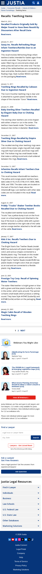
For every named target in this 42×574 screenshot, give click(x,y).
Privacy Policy (21, 566)
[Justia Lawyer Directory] (32, 539)
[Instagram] (19, 539)
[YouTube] (13, 539)
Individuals (8, 493)
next (22, 330)
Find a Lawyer (8, 427)
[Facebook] (16, 539)
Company (21, 553)
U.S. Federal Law (10, 509)
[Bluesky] (26, 539)
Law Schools (8, 504)
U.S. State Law (9, 515)
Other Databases (11, 520)
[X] (29, 539)
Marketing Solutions (12, 526)
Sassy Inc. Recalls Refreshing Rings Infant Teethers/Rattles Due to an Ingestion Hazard (18, 47)
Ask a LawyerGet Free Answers (9, 459)
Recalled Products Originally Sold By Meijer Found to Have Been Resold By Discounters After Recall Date (20, 27)
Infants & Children (29, 8)
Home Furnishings (7, 10)
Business (7, 498)
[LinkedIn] (9, 539)
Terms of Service (21, 561)
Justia (3, 8)
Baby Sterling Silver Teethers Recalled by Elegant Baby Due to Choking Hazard (20, 112)
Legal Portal (21, 549)
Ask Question (21, 471)
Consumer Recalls (13, 8)
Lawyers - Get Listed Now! (21, 445)
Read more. (6, 34)
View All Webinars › (21, 397)
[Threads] (22, 539)
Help (21, 557)
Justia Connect (21, 545)
